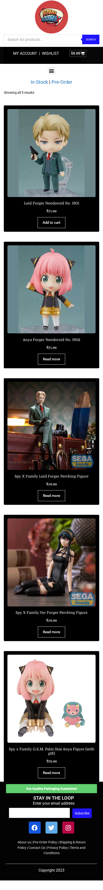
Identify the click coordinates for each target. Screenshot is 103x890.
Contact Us (37, 848)
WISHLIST (50, 53)
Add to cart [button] (51, 222)
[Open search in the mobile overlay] (51, 39)
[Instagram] (68, 828)
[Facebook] (35, 828)
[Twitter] (51, 828)
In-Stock (39, 82)
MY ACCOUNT (25, 53)
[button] (52, 71)
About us (24, 842)
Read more (51, 359)
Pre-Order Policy (45, 842)
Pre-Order (62, 82)
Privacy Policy (57, 848)
